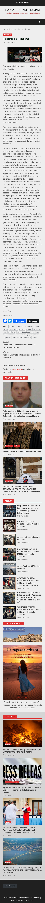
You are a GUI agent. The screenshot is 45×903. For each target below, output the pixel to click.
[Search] (39, 22)
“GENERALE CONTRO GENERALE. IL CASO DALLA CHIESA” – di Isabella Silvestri (9, 612)
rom (14, 338)
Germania (36, 329)
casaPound (13, 329)
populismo (7, 338)
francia (28, 329)
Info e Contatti (10, 886)
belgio (37, 326)
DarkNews (15, 900)
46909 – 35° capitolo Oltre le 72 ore (9, 540)
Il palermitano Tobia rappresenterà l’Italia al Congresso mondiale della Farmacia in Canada (22, 771)
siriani (19, 338)
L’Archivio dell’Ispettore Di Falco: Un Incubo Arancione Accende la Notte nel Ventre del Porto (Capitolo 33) (9, 598)
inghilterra (11, 332)
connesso (17, 369)
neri (33, 332)
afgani (11, 326)
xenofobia (27, 338)
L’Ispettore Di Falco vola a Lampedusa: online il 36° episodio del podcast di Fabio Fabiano (9, 511)
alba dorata (29, 326)
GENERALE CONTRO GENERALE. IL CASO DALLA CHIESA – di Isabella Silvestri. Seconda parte (9, 583)
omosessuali (21, 335)
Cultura (7, 822)
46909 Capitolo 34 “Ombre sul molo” (9, 569)
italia (18, 332)
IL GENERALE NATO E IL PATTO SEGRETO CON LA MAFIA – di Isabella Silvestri (9, 554)
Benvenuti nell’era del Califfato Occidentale (22, 435)
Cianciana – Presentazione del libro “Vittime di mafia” (19, 345)
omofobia (11, 335)
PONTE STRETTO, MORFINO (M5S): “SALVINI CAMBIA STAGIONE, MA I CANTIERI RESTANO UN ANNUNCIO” (22, 851)
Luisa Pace (26, 332)
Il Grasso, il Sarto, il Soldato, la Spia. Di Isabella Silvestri (9, 525)
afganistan (19, 326)
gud (5, 332)
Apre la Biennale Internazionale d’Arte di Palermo (21, 355)
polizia (36, 335)
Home (5, 29)
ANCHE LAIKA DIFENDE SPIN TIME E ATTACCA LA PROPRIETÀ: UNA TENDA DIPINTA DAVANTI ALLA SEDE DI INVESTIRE (22, 470)
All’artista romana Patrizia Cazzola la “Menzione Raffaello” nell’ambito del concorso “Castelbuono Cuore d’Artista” (22, 811)
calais (6, 329)
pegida (29, 335)
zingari (35, 338)
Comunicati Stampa (11, 782)
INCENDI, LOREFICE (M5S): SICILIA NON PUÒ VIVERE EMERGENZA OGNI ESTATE (22, 733)
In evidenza (7, 34)
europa (21, 329)
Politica (17, 446)
